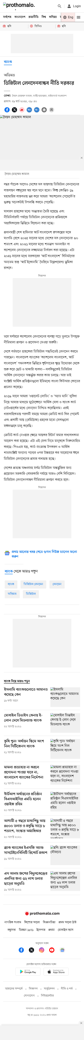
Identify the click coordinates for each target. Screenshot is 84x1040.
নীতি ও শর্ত (67, 989)
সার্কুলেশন (49, 989)
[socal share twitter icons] (15, 112)
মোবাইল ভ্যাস (65, 930)
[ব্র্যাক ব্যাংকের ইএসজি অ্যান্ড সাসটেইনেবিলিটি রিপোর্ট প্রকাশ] (65, 855)
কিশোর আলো (32, 922)
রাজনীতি (33, 17)
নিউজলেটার (47, 996)
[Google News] (62, 951)
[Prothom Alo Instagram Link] (43, 950)
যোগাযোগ (29, 996)
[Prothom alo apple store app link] (56, 972)
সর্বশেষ (7, 17)
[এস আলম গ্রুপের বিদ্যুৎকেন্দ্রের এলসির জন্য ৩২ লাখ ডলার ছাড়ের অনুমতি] (65, 881)
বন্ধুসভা (12, 930)
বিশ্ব (44, 17)
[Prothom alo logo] (42, 914)
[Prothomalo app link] (28, 972)
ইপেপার (41, 930)
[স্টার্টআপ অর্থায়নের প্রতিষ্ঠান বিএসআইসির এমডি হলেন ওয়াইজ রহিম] (65, 802)
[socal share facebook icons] (7, 112)
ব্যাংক (8, 62)
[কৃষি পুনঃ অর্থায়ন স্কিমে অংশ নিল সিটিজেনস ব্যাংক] (65, 749)
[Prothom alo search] (59, 6)
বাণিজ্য (53, 17)
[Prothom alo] (19, 6)
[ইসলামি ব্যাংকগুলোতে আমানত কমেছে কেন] (65, 697)
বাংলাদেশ (19, 17)
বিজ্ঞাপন (33, 989)
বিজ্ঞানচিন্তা (49, 922)
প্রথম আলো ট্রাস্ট (67, 922)
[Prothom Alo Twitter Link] (33, 950)
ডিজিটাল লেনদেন (33, 584)
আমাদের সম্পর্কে (14, 989)
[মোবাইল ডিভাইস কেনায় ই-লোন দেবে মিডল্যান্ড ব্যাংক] (65, 723)
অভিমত (12, 594)
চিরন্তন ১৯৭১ (26, 930)
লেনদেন (57, 584)
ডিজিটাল (31, 594)
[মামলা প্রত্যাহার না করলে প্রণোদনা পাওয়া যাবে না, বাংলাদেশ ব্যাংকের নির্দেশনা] (65, 775)
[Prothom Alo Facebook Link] (23, 950)
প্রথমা (51, 930)
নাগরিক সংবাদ (12, 922)
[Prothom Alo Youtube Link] (54, 950)
